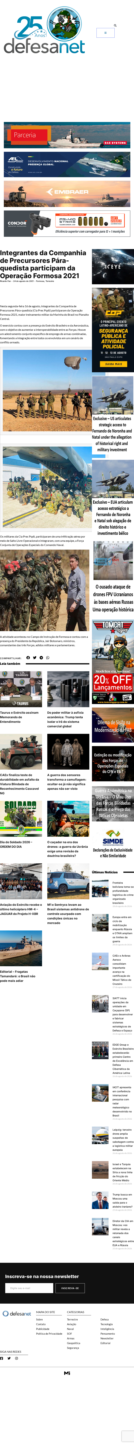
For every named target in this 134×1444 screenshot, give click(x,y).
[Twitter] (9, 1358)
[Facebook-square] (1, 1358)
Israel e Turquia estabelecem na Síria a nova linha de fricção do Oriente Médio (122, 1172)
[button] (115, 25)
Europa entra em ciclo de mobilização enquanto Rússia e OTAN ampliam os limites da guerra (122, 929)
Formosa (40, 281)
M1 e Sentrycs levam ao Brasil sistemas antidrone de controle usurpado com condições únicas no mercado (68, 914)
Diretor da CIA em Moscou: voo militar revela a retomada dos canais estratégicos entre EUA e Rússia (123, 1233)
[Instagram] (16, 1358)
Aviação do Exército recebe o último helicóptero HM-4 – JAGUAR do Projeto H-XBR (21, 909)
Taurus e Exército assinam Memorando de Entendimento (19, 717)
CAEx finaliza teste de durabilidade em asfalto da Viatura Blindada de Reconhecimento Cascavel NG (19, 784)
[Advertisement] (67, 81)
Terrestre (50, 281)
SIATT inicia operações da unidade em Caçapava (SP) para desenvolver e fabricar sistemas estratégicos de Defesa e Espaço (123, 1014)
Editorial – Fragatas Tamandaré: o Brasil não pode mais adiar (17, 976)
